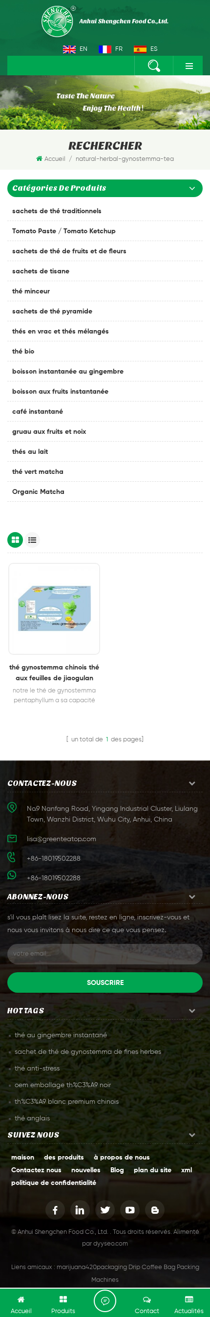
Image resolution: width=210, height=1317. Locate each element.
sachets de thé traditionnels (57, 211)
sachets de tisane (40, 271)
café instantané (37, 411)
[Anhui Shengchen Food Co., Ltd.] (105, 21)
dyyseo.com (110, 1244)
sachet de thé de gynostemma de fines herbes (88, 1052)
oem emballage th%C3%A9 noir (63, 1085)
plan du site (152, 1170)
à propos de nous (122, 1157)
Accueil (54, 159)
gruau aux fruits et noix (49, 431)
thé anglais (32, 1118)
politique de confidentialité (53, 1183)
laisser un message (105, 1301)
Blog (117, 1170)
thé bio (23, 351)
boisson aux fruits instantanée (60, 391)
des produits (64, 1157)
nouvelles (86, 1170)
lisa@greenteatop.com (61, 839)
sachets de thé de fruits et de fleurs (69, 251)
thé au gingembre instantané (61, 1035)
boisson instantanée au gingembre (68, 371)
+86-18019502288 (54, 878)
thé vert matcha (37, 472)
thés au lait (30, 451)
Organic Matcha (38, 492)
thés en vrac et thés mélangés (60, 331)
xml (186, 1170)
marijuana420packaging (92, 1267)
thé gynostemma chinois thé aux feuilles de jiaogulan (54, 673)
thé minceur (31, 291)
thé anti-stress (37, 1068)
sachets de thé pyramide (52, 311)
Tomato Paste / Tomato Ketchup (64, 231)
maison (22, 1157)
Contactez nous (36, 1170)
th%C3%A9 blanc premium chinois (67, 1101)
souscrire (105, 983)
